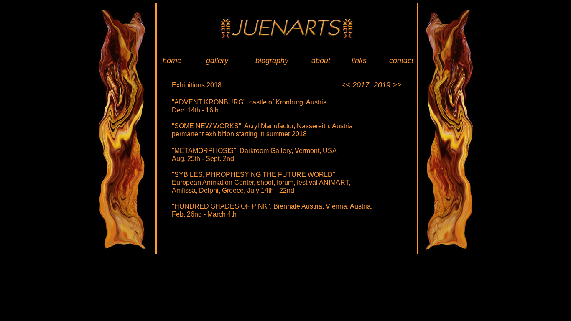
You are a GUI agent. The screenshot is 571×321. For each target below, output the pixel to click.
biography (271, 60)
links (359, 60)
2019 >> (388, 85)
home (172, 60)
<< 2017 (355, 85)
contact (401, 60)
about (320, 60)
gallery (217, 60)
